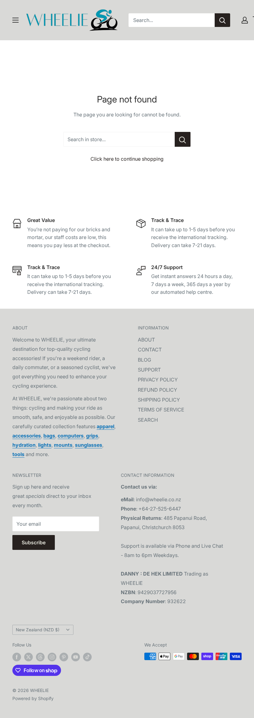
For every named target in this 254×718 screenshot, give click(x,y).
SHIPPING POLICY (159, 400)
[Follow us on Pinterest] (63, 657)
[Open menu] (15, 20)
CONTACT (150, 349)
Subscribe (34, 542)
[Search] (222, 20)
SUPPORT (149, 370)
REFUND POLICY (157, 390)
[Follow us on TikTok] (87, 657)
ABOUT (146, 340)
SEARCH (148, 420)
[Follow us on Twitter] (28, 657)
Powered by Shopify (33, 698)
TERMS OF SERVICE (161, 410)
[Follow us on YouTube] (75, 657)
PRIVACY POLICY (158, 379)
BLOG (144, 360)
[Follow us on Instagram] (52, 657)
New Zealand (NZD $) (37, 629)
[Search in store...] (182, 139)
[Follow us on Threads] (40, 657)
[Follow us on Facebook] (16, 657)
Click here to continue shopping (127, 159)
